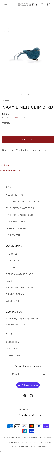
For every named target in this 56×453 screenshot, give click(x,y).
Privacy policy (13, 442)
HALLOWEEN (13, 235)
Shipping (18, 118)
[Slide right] (34, 94)
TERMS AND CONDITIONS (20, 287)
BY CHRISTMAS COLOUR (19, 215)
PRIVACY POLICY (15, 294)
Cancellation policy (39, 446)
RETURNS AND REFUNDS (19, 274)
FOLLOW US (12, 348)
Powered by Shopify (29, 437)
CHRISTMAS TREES (16, 222)
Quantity (6, 123)
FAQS (9, 281)
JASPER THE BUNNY (17, 228)
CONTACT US (13, 355)
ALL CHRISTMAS (15, 195)
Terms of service (29, 442)
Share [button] (6, 165)
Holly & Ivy (16, 437)
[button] (6, 4)
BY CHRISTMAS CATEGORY (21, 208)
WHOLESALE (13, 301)
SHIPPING (11, 267)
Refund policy (46, 437)
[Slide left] (21, 94)
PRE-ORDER (12, 254)
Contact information (20, 446)
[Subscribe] (43, 374)
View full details (8, 170)
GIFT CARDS (13, 260)
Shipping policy (45, 442)
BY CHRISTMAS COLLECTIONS (22, 201)
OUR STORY (12, 342)
